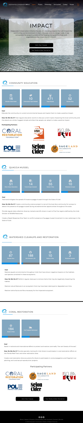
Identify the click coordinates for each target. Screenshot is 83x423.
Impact (27, 419)
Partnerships (39, 419)
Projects (32, 419)
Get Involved (48, 419)
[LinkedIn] (43, 417)
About (22, 419)
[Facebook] (41, 417)
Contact (55, 419)
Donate (61, 419)
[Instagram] (39, 417)
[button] (78, 4)
